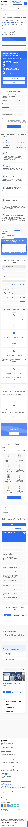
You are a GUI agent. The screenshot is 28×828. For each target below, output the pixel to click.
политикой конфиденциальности (19, 252)
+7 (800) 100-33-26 (17, 4)
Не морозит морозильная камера (6, 289)
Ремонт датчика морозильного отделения (7, 111)
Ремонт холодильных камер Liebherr (9, 757)
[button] (2, 615)
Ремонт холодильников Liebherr (8, 754)
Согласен (24, 824)
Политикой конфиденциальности (14, 643)
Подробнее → (22, 284)
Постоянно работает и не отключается (7, 293)
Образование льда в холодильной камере (7, 297)
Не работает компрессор (5, 284)
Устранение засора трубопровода (8, 103)
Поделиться (2, 805)
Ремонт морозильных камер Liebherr (9, 762)
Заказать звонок (14, 433)
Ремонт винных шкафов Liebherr (8, 759)
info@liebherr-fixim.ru (6, 781)
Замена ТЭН (4, 100)
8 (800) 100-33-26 (5, 777)
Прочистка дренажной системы (7, 114)
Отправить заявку (14, 82)
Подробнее (14, 325)
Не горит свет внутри (6, 301)
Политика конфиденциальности (14, 815)
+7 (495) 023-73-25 (17, 1)
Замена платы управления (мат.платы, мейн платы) (9, 97)
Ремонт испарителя (5, 107)
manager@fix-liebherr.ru (6, 784)
